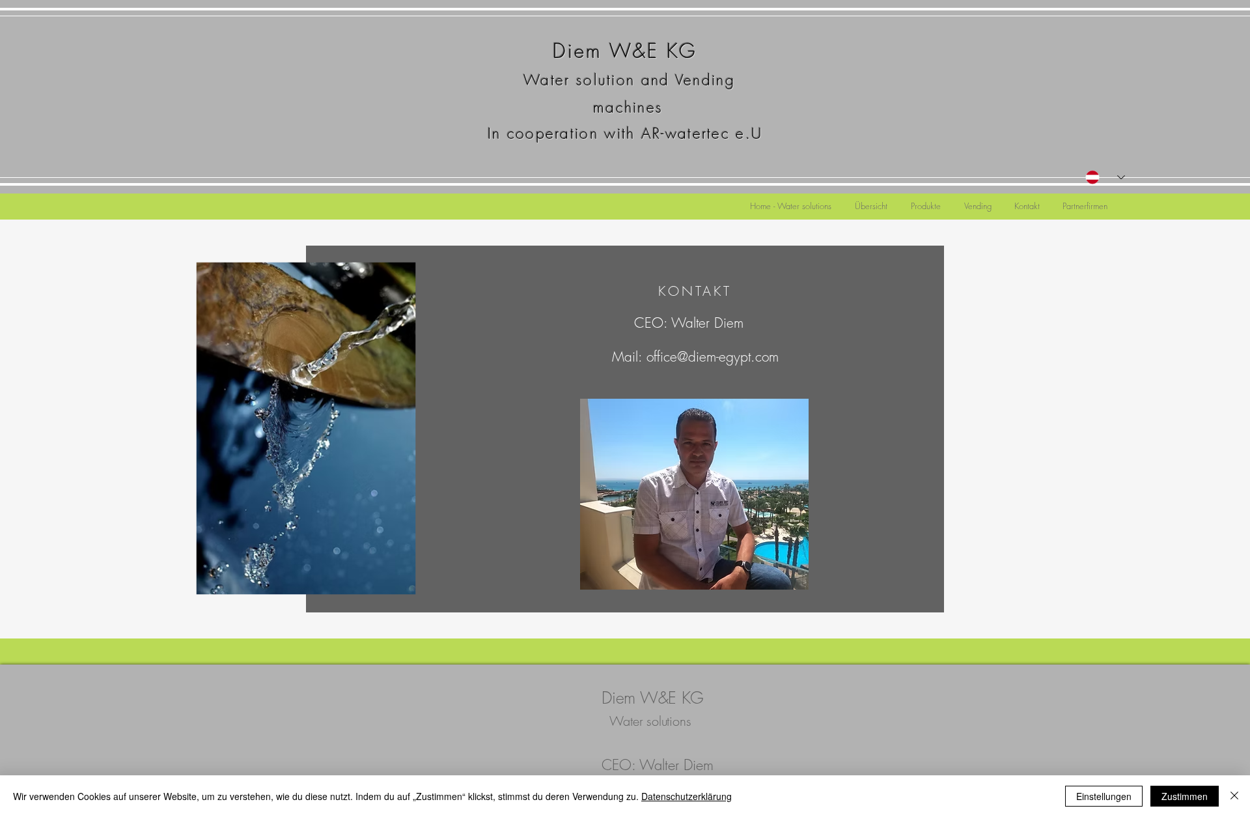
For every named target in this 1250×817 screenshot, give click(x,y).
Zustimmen (1184, 796)
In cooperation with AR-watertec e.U (625, 133)
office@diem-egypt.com (712, 357)
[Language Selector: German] (1105, 177)
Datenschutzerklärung (686, 796)
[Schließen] (1234, 796)
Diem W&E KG (625, 51)
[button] (871, 200)
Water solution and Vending (629, 80)
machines (625, 107)
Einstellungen (1104, 796)
